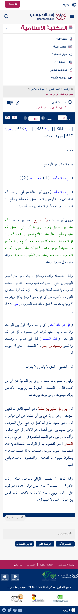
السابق (19, 517)
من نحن (18, 564)
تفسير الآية (65, 543)
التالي (11, 517)
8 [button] (64, 118)
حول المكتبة (59, 54)
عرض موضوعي (58, 69)
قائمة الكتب (60, 62)
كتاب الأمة (59, 46)
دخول (11, 4)
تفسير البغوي (54, 89)
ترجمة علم (45, 543)
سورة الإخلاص (38, 89)
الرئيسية (67, 89)
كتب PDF (61, 39)
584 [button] (36, 118)
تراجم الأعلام (58, 77)
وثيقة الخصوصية (66, 564)
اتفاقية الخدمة (46, 564)
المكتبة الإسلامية (44, 28)
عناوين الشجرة (24, 543)
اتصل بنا (31, 564)
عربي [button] (67, 4)
